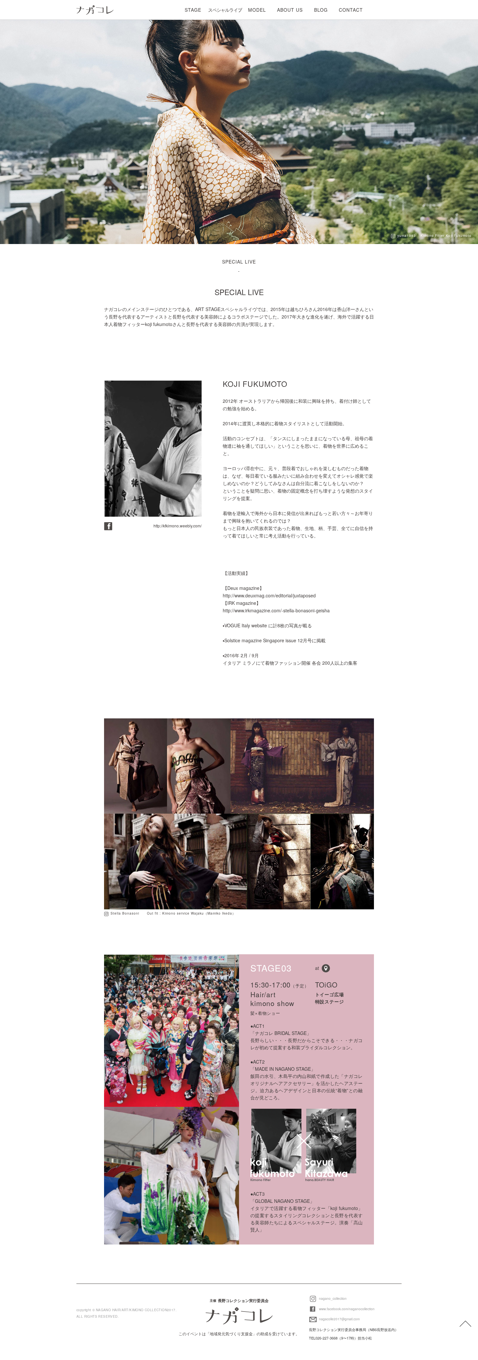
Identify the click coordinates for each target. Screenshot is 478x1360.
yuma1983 (406, 235)
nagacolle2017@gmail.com (339, 1319)
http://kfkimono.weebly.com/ (177, 526)
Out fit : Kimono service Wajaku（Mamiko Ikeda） (191, 913)
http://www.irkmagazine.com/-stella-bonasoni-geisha (276, 610)
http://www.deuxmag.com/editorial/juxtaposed (269, 595)
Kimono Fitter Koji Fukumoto (445, 235)
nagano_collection (332, 1298)
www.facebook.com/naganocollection (346, 1309)
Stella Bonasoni (125, 913)
